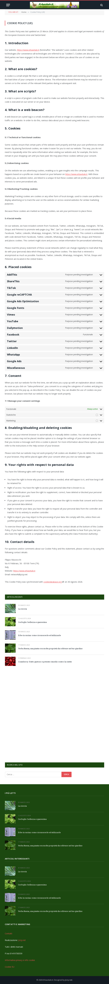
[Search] (101, 5)
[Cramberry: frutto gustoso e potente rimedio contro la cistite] (10, 661)
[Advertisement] (26, 713)
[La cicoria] (10, 608)
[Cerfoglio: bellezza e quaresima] (10, 621)
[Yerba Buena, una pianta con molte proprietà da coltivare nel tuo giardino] (10, 648)
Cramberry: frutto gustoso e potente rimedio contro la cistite (45, 661)
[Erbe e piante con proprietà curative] (54, 5)
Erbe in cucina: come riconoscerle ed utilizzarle (39, 635)
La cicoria (22, 609)
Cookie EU (9, 966)
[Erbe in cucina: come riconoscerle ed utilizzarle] (10, 634)
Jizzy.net (22, 940)
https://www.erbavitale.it (28, 50)
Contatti (8, 933)
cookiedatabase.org (52, 581)
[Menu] (8, 5)
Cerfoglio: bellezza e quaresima (32, 622)
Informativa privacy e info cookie (20, 960)
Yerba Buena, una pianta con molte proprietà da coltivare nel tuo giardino (50, 648)
